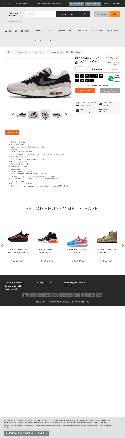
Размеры (100, 31)
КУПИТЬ (86, 90)
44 (87, 81)
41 (101, 76)
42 (77, 81)
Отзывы (37, 41)
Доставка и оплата (67, 31)
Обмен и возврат (86, 31)
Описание (12, 132)
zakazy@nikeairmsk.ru (76, 283)
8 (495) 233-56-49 (44, 283)
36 (77, 76)
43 (82, 81)
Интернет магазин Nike (45, 31)
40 (96, 76)
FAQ (107, 31)
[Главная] (8, 52)
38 (87, 76)
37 (82, 76)
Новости (115, 31)
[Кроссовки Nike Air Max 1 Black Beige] (21, 115)
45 (91, 81)
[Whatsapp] (65, 285)
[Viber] (71, 286)
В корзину (111, 90)
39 (91, 76)
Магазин (47, 41)
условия (74, 425)
